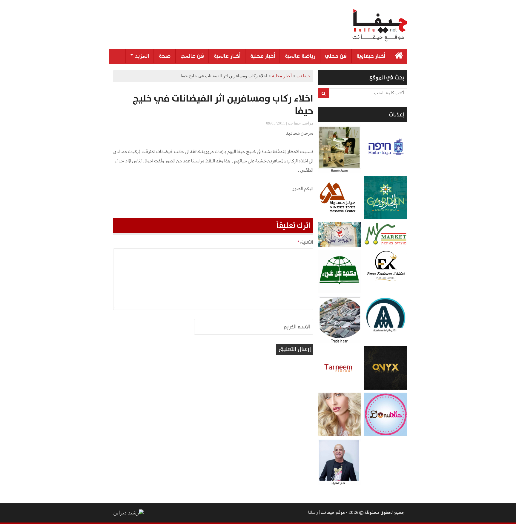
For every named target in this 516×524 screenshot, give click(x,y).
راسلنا (313, 513)
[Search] (323, 93)
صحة (165, 56)
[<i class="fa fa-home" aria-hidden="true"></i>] (398, 56)
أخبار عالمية (227, 56)
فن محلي (336, 56)
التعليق (305, 242)
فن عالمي (192, 56)
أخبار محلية (262, 56)
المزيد (141, 56)
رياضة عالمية (300, 56)
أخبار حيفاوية (370, 56)
